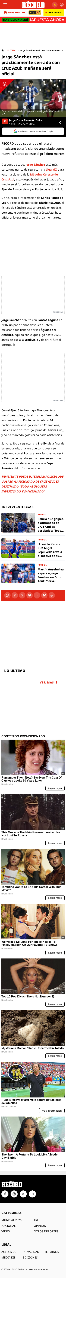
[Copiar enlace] (52, 595)
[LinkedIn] (37, 595)
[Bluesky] (44, 595)
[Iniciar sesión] (62, 5)
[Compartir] (60, 122)
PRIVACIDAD (31, 1252)
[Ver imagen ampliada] (33, 98)
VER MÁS (47, 682)
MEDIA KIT (8, 1257)
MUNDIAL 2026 (11, 1220)
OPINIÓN (40, 1226)
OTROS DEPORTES (46, 1231)
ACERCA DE (8, 1252)
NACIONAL (8, 1226)
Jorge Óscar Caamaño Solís (25, 120)
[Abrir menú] (5, 4)
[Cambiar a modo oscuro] (55, 5)
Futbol (11, 50)
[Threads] (29, 595)
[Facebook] (15, 595)
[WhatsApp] (7, 595)
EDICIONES (30, 1257)
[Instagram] (14, 1193)
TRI (36, 1220)
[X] (22, 595)
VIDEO (5, 1231)
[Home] (2, 50)
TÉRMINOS (52, 1252)
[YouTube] (32, 1193)
